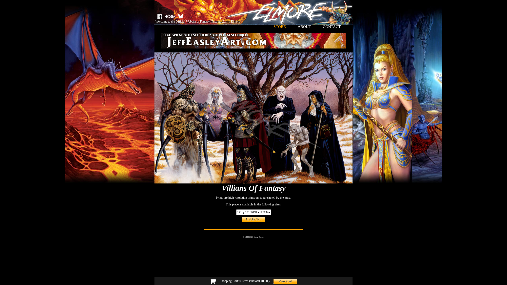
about (304, 26)
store (280, 26)
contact (332, 26)
